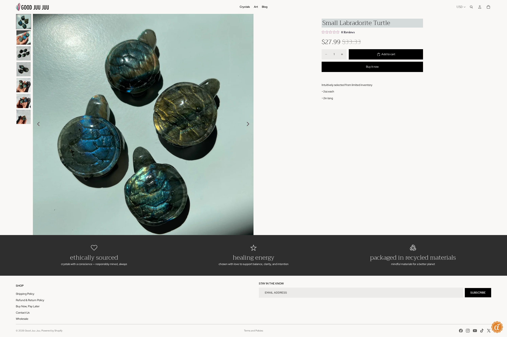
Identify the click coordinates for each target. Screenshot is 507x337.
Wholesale (22, 319)
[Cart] (488, 7)
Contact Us (23, 312)
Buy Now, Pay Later (28, 306)
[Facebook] (460, 330)
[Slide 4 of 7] (23, 69)
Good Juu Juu (32, 330)
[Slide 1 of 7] (23, 21)
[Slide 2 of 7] (23, 37)
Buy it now (372, 66)
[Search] (471, 7)
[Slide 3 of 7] (23, 53)
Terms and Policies (253, 330)
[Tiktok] (481, 330)
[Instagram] (467, 330)
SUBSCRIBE (478, 292)
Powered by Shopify (51, 330)
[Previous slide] (37, 124)
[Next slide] (249, 124)
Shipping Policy (25, 294)
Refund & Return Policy (30, 300)
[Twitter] (488, 330)
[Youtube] (475, 330)
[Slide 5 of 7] (23, 85)
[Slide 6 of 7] (23, 101)
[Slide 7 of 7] (23, 117)
